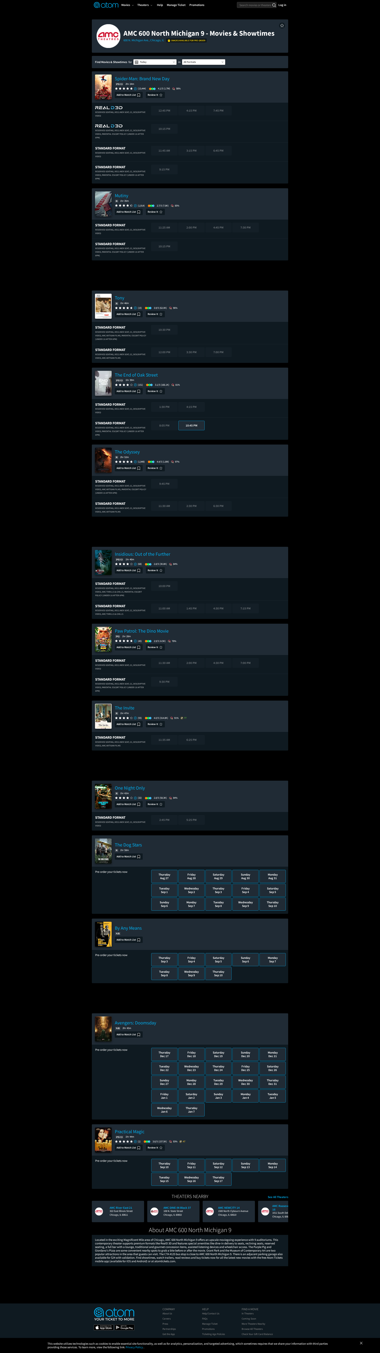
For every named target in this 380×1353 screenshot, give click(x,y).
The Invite (124, 708)
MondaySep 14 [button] (273, 1165)
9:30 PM (164, 682)
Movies (125, 5)
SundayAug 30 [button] (245, 876)
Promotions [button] (196, 5)
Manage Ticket (210, 1323)
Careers (166, 1318)
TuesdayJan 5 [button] (273, 1096)
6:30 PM (218, 506)
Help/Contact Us (210, 1313)
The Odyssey (127, 452)
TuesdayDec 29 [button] (218, 1082)
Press (165, 1323)
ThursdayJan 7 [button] (191, 1109)
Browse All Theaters (252, 1329)
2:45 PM (164, 820)
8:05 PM (164, 425)
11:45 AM (164, 150)
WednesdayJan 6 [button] (164, 1109)
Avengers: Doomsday (135, 1023)
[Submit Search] (274, 5)
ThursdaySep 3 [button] (218, 890)
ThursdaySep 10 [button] (272, 904)
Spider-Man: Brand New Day (142, 79)
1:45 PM (191, 608)
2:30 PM (191, 506)
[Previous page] (97, 1211)
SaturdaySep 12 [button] (218, 1165)
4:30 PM (218, 608)
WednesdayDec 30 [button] (245, 1082)
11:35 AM (164, 740)
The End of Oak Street (136, 375)
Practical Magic (129, 1131)
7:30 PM (245, 227)
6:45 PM (218, 150)
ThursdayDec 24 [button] (218, 1068)
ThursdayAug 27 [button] (164, 876)
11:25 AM (164, 227)
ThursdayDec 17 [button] (164, 1054)
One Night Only (130, 788)
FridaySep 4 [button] (245, 890)
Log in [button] (282, 5)
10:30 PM (164, 330)
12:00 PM (164, 352)
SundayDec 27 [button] (164, 1082)
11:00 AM (164, 608)
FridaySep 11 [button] (191, 1165)
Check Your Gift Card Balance (257, 1334)
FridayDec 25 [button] (245, 1068)
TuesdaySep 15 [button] (164, 1179)
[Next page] (283, 1211)
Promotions (208, 1329)
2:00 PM (191, 227)
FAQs (204, 1318)
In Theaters (248, 1313)
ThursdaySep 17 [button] (218, 1179)
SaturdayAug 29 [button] (218, 876)
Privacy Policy (134, 1347)
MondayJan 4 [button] (246, 1096)
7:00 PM (218, 352)
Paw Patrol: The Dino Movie (142, 631)
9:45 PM (164, 484)
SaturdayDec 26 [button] (272, 1068)
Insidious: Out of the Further (142, 554)
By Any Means (128, 928)
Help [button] (160, 5)
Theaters (143, 5)
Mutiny (121, 195)
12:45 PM (164, 110)
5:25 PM (191, 820)
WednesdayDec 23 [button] (191, 1068)
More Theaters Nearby (253, 1323)
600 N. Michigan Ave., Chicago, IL (144, 40)
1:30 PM (164, 407)
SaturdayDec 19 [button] (218, 1054)
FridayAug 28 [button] (191, 876)
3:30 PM (191, 352)
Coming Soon (249, 1318)
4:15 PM (191, 110)
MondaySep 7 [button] (191, 904)
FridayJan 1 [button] (164, 1096)
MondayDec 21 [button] (273, 1054)
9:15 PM (164, 169)
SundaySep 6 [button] (164, 904)
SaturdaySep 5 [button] (272, 890)
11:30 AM (164, 506)
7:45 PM (218, 110)
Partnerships (169, 1329)
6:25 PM (191, 740)
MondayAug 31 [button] (273, 876)
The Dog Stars (128, 845)
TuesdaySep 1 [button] (164, 890)
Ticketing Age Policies (213, 1334)
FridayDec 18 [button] (191, 1054)
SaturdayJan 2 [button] (191, 1096)
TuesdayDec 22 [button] (164, 1068)
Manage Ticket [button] (176, 5)
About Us (167, 1313)
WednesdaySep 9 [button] (245, 904)
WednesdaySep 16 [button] (191, 1179)
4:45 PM (218, 227)
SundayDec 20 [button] (245, 1054)
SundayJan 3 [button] (218, 1096)
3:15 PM (191, 150)
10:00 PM (164, 586)
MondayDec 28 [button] (191, 1082)
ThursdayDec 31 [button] (272, 1082)
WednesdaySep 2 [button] (191, 890)
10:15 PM (164, 129)
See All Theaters (278, 1197)
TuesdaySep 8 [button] (218, 904)
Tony (119, 298)
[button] (282, 26)
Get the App (168, 1334)
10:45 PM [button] (191, 425)
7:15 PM (245, 608)
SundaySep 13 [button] (245, 1165)
